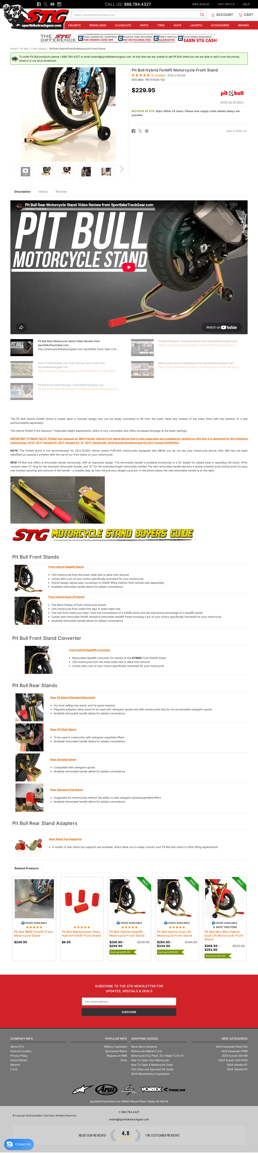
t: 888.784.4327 (129, 1112)
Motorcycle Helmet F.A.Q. (146, 1051)
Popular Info (116, 1038)
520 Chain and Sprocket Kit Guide (152, 1069)
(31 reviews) (158, 75)
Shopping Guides (144, 1038)
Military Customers (115, 1046)
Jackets (196, 25)
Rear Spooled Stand (63, 759)
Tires (161, 25)
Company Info (21, 1038)
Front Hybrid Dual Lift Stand (66, 596)
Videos (43, 191)
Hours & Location (20, 1051)
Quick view (34, 898)
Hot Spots (226, 4)
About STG (17, 1046)
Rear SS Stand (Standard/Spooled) (72, 697)
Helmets (74, 25)
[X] (46, 4)
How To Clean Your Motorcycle (150, 1060)
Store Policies (18, 1060)
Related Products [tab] (27, 868)
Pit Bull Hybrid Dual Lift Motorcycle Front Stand (174, 933)
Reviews (61, 191)
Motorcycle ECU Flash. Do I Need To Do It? (157, 1055)
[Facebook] (39, 4)
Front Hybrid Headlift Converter (89, 650)
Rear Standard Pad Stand (66, 789)
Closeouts (123, 25)
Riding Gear (98, 25)
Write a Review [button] (176, 75)
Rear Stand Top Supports (65, 839)
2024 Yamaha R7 (237, 1064)
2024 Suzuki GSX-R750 (233, 1060)
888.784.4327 (137, 4)
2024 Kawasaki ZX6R (234, 1051)
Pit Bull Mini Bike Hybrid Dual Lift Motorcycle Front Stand (224, 935)
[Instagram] (59, 4)
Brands (244, 25)
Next (121, 168)
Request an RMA (117, 1055)
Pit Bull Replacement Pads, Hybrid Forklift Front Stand (81, 933)
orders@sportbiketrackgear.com (129, 1119)
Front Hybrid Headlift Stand (65, 566)
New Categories (235, 1038)
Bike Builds (201, 4)
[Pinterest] (147, 131)
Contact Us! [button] (23, 1144)
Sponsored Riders (116, 1051)
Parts (144, 25)
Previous (13, 168)
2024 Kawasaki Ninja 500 (232, 1046)
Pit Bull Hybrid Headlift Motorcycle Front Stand (126, 933)
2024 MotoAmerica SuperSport (150, 1073)
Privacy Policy (19, 1055)
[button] (19, 1144)
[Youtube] (52, 4)
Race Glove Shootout (144, 1046)
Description (22, 191)
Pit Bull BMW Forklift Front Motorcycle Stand (33, 933)
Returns (15, 1064)
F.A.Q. (14, 1069)
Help (247, 4)
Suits (178, 25)
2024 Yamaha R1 (237, 1069)
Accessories (220, 25)
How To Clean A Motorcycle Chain (152, 1064)
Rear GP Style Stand (63, 729)
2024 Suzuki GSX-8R (235, 1055)
